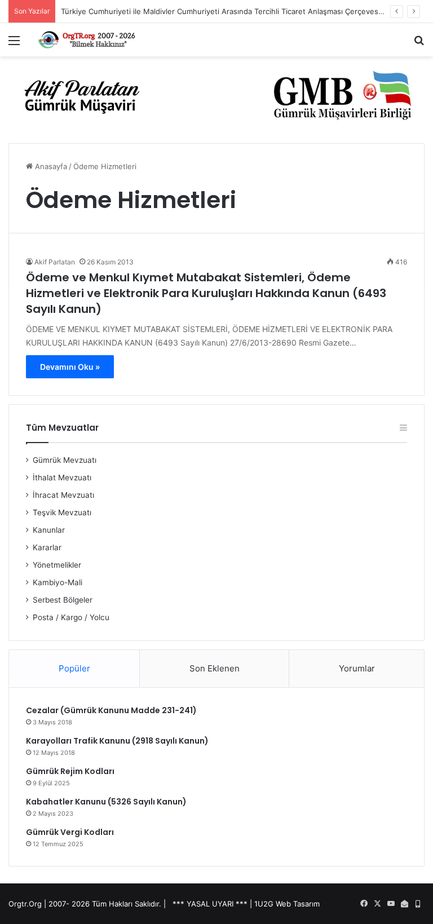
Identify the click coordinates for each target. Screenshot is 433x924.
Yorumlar (357, 668)
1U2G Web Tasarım (287, 903)
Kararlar (47, 547)
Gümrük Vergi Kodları (70, 832)
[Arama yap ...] (419, 44)
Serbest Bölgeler (62, 599)
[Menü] (14, 44)
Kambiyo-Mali (57, 582)
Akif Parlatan (54, 262)
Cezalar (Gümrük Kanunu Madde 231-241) (111, 710)
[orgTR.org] (88, 39)
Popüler (74, 668)
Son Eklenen (214, 668)
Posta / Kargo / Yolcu (71, 617)
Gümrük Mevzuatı (64, 460)
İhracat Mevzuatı (63, 494)
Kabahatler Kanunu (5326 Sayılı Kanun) (106, 801)
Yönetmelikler (57, 564)
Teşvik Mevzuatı (62, 512)
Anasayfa (50, 166)
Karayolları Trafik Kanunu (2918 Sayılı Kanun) (117, 740)
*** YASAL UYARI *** (210, 903)
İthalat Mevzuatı (62, 477)
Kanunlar (49, 529)
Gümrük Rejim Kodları (70, 771)
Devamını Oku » (70, 367)
